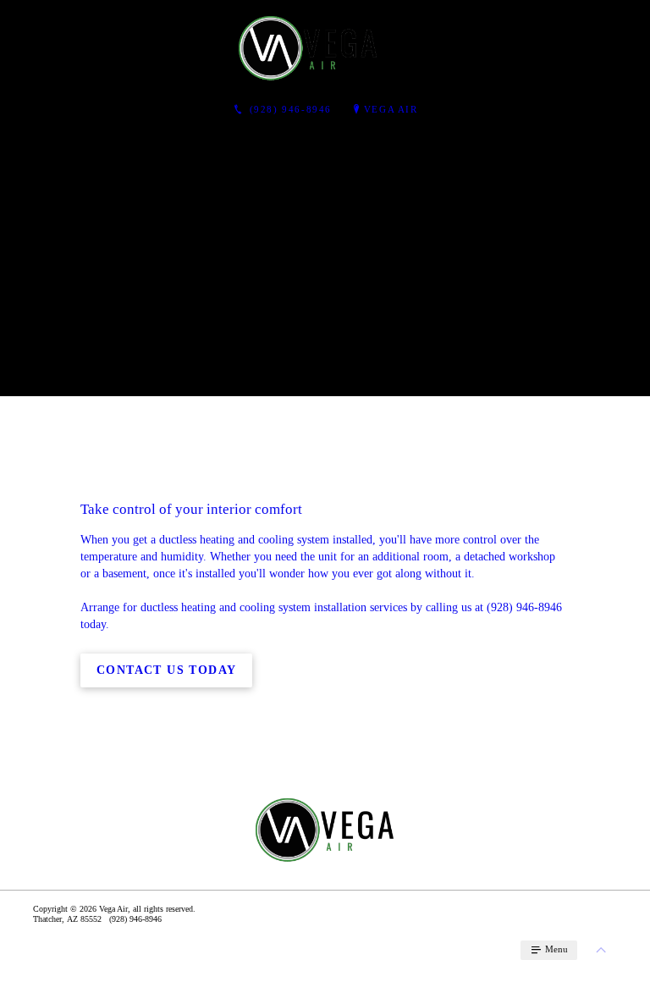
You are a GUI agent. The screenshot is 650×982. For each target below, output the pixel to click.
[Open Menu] (629, 47)
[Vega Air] (308, 47)
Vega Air (391, 109)
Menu (555, 949)
